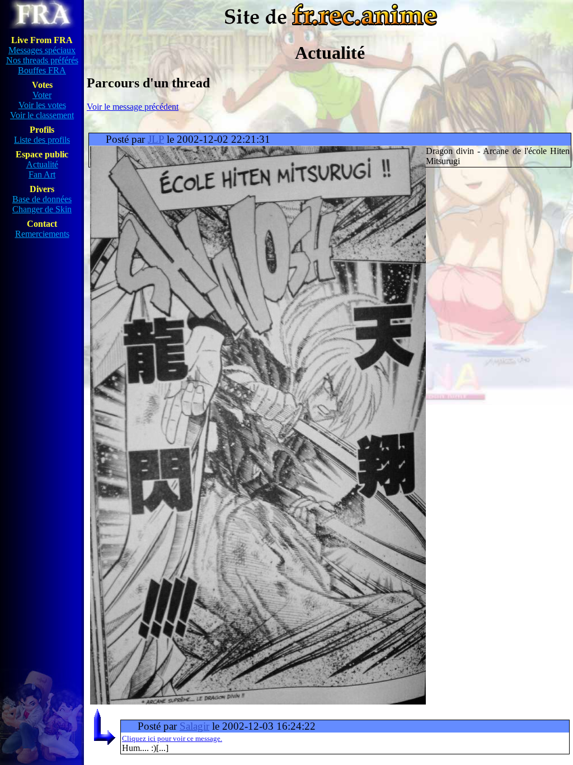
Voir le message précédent (133, 106)
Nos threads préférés (42, 60)
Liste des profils (42, 139)
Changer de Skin (42, 209)
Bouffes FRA (42, 70)
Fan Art (42, 174)
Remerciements (42, 234)
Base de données (42, 199)
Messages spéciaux (42, 50)
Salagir (194, 726)
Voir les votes (42, 105)
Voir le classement (42, 115)
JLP (156, 139)
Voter (41, 95)
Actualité (42, 164)
